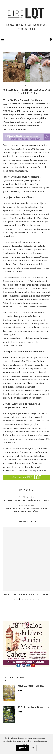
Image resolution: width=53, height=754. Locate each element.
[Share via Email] (32, 490)
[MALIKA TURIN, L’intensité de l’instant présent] (26, 559)
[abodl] (26, 476)
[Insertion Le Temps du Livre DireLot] (26, 622)
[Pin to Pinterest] (29, 490)
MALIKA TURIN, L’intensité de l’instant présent (26, 594)
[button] (5, 563)
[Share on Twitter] (27, 490)
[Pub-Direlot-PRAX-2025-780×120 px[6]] (26, 135)
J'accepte (22, 748)
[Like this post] (21, 490)
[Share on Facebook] (24, 490)
